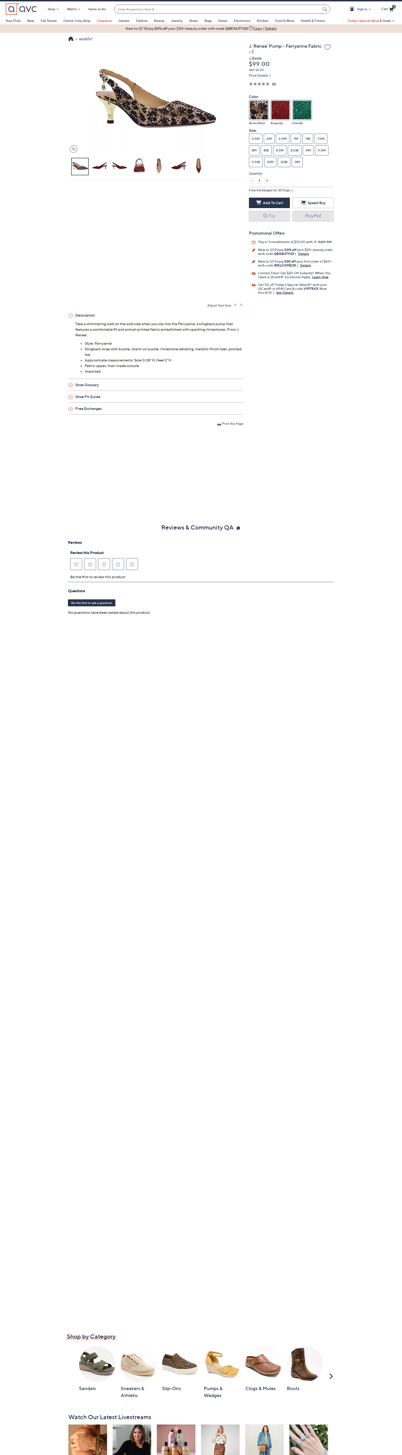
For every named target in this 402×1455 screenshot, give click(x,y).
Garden (124, 21)
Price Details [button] (258, 75)
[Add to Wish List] (327, 47)
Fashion (141, 21)
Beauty (159, 21)
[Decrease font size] (241, 305)
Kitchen (262, 21)
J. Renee (255, 58)
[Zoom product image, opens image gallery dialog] (72, 149)
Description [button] (85, 315)
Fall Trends (49, 21)
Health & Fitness (313, 21)
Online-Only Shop (76, 21)
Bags (208, 21)
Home (222, 21)
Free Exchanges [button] (88, 408)
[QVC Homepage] (71, 39)
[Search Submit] (325, 9)
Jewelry (177, 21)
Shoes (193, 21)
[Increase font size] (236, 305)
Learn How (320, 277)
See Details (284, 292)
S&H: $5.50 (256, 70)
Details (303, 254)
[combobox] (217, 9)
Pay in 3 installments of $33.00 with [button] (285, 242)
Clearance (104, 21)
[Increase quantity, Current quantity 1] (267, 180)
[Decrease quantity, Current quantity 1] (252, 180)
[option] (201, 28)
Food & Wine (284, 21)
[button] (352, 9)
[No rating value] (260, 84)
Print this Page (232, 423)
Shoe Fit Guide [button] (87, 396)
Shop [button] (51, 9)
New (30, 21)
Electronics (242, 21)
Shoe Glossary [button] (87, 384)
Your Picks (13, 21)
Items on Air (97, 9)
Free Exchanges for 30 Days (269, 190)
